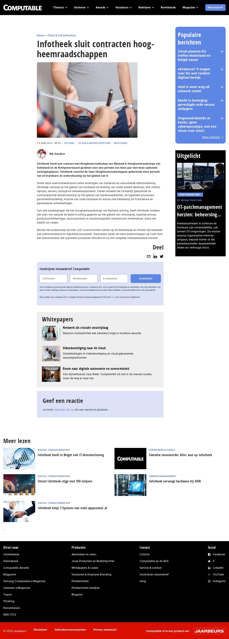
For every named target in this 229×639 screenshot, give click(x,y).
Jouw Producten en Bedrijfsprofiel (93, 561)
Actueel (69, 143)
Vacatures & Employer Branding (91, 574)
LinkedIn (218, 567)
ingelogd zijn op (64, 409)
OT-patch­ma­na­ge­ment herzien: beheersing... (199, 210)
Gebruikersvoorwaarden (70, 629)
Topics (7, 594)
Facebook (219, 554)
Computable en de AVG (154, 561)
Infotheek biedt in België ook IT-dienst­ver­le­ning (71, 455)
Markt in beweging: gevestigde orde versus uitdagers (196, 104)
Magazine (9, 574)
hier (112, 297)
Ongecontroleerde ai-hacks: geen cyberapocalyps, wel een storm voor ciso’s (197, 124)
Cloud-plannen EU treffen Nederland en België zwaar (194, 55)
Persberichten (80, 581)
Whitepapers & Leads (85, 567)
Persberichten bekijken (86, 587)
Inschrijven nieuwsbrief (154, 574)
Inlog (143, 581)
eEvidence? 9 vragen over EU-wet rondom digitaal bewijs (194, 73)
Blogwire (77, 594)
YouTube (218, 574)
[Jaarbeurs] (208, 630)
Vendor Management (162, 476)
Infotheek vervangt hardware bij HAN (175, 481)
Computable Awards (16, 567)
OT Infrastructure (189, 200)
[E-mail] (149, 256)
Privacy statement (105, 629)
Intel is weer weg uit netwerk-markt (194, 89)
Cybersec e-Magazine (16, 587)
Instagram (219, 581)
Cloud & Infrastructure (61, 35)
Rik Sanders (57, 153)
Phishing (8, 601)
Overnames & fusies (162, 450)
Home (40, 35)
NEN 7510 (9, 614)
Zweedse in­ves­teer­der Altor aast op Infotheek (180, 455)
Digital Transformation (54, 450)
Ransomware (11, 608)
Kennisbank (10, 561)
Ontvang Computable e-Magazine (24, 581)
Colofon (145, 554)
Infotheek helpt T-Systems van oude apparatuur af (72, 508)
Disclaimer (40, 629)
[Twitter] (162, 256)
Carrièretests (11, 554)
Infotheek (120, 143)
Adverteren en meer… (85, 554)
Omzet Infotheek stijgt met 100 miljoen (65, 481)
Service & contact (151, 567)
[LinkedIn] (155, 256)
